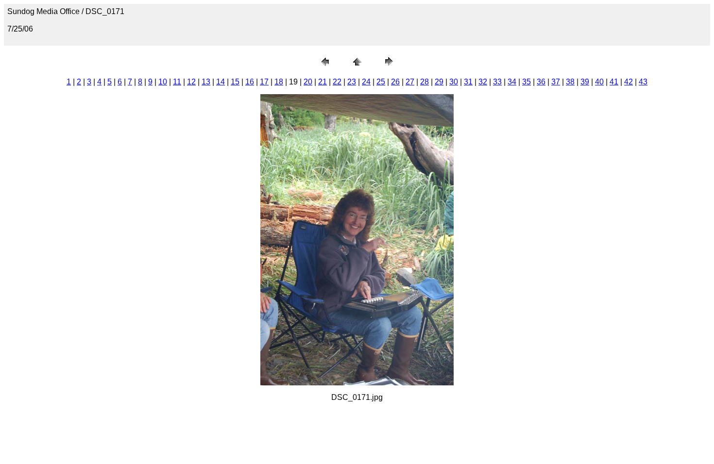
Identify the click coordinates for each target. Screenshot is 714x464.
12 (191, 82)
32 (482, 82)
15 (235, 82)
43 (643, 82)
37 (555, 82)
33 (497, 82)
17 (264, 82)
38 (570, 82)
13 (206, 82)
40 (599, 82)
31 (468, 82)
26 (395, 82)
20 (308, 82)
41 (614, 82)
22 (337, 82)
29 (439, 82)
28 (424, 82)
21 (322, 82)
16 (249, 82)
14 (220, 82)
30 (453, 82)
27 (410, 82)
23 (351, 82)
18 (278, 82)
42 (628, 82)
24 (366, 82)
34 (512, 82)
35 (526, 82)
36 (541, 82)
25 (380, 82)
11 (177, 82)
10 (162, 82)
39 (584, 82)
